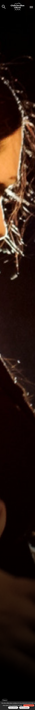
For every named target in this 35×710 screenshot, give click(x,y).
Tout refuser (13, 707)
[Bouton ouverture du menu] (31, 7)
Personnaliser (24, 707)
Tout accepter (28, 705)
